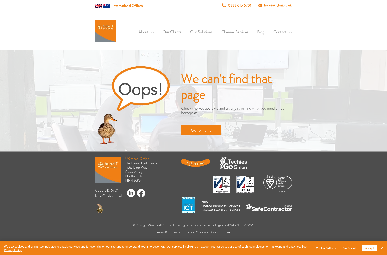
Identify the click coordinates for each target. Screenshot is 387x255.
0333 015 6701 (239, 5)
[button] (167, 32)
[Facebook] (141, 193)
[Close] (382, 248)
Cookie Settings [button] (326, 248)
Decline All (349, 248)
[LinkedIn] (131, 193)
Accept (369, 248)
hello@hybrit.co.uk (278, 5)
